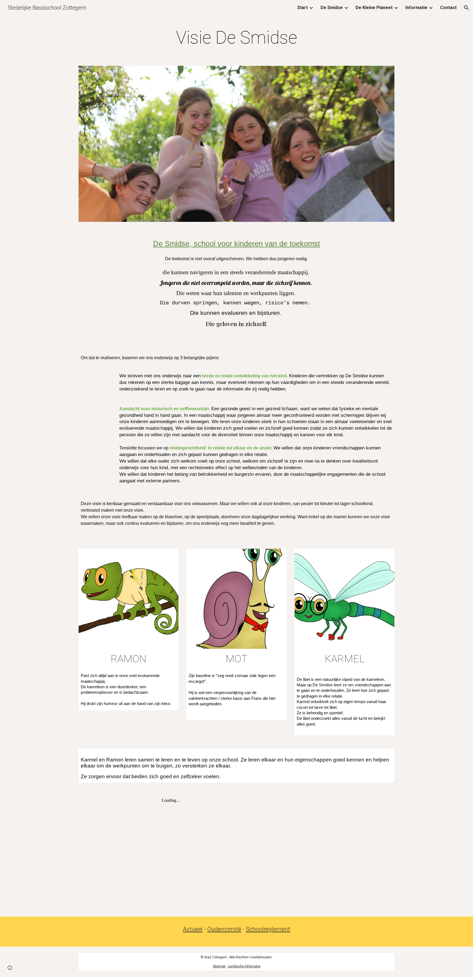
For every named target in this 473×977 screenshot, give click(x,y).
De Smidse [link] (332, 7)
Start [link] (302, 7)
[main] (236, 38)
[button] (466, 7)
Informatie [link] (416, 7)
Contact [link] (448, 7)
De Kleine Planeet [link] (374, 7)
